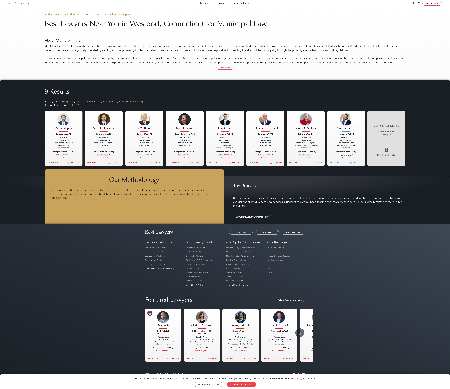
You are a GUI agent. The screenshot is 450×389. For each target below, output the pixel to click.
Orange (139, 101)
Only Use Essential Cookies (209, 384)
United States (72, 14)
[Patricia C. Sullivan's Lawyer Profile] (305, 122)
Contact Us (271, 272)
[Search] (414, 3)
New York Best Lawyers (196, 248)
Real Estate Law (81, 105)
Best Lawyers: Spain (153, 260)
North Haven (126, 101)
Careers (270, 268)
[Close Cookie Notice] (448, 377)
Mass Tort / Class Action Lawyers (240, 256)
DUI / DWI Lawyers (234, 268)
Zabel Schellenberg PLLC (185, 134)
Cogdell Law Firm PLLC (279, 331)
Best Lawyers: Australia (155, 256)
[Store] (419, 3)
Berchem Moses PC (63, 134)
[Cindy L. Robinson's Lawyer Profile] (202, 320)
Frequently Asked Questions (279, 256)
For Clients (200, 3)
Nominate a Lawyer (275, 260)
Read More (225, 67)
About (148, 373)
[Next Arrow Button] (299, 332)
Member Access (293, 232)
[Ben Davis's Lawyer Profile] (163, 320)
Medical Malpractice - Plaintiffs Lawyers (243, 252)
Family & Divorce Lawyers (237, 260)
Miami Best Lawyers (194, 280)
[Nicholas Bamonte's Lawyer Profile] (103, 122)
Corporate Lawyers (234, 272)
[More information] (70, 154)
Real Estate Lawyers (234, 280)
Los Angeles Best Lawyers (196, 252)
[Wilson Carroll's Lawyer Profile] (346, 122)
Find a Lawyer (53, 14)
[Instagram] (299, 373)
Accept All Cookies (241, 384)
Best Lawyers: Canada (154, 252)
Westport (124, 14)
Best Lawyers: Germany (155, 264)
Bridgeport (68, 101)
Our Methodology (274, 252)
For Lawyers (219, 3)
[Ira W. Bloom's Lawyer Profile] (144, 122)
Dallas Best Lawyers (194, 268)
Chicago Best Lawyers (195, 256)
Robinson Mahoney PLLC (201, 331)
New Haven (94, 101)
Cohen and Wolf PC (225, 134)
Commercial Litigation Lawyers (239, 276)
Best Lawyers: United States (156, 248)
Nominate (267, 232)
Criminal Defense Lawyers (237, 264)
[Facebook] (294, 373)
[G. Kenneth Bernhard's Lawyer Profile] (265, 122)
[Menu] (9, 3)
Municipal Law (90, 14)
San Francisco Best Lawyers (197, 272)
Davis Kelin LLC (163, 331)
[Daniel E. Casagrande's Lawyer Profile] (386, 138)
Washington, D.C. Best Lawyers (199, 260)
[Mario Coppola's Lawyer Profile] (63, 122)
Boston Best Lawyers (194, 276)
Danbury (81, 101)
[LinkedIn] (303, 373)
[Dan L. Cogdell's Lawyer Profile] (279, 320)
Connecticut (109, 14)
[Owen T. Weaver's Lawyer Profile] (184, 122)
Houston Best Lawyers (195, 264)
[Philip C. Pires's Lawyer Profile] (225, 122)
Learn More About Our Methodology (252, 217)
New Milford (110, 101)
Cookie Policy (296, 378)
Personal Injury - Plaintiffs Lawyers (240, 248)
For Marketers (239, 3)
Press (269, 264)
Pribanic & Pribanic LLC (240, 331)
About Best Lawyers (275, 248)
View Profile (51, 163)
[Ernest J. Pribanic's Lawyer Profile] (240, 320)
